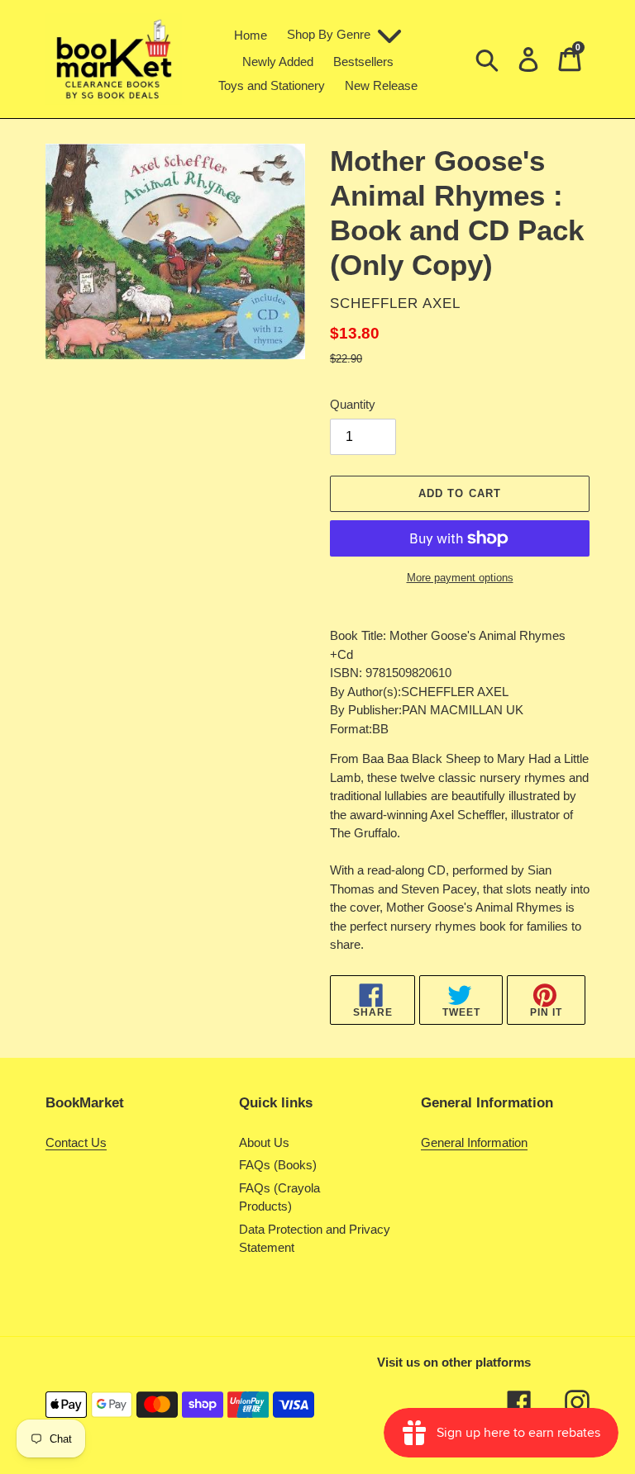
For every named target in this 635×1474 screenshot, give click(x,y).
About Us (264, 1142)
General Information (474, 1142)
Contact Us (76, 1142)
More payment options (460, 577)
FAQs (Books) (278, 1165)
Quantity (352, 404)
